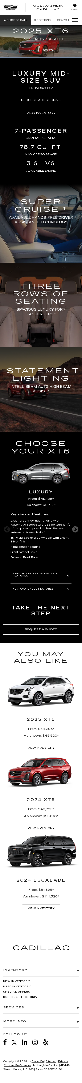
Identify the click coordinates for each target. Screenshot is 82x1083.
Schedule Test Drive (21, 997)
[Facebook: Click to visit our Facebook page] (7, 1042)
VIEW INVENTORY (41, 113)
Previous (7, 529)
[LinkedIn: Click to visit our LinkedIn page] (27, 1042)
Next (75, 529)
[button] (15, 20)
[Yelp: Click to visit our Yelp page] (48, 1042)
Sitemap (51, 1061)
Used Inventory (17, 986)
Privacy (63, 1061)
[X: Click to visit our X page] (16, 1042)
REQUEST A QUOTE (41, 629)
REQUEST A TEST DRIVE (41, 100)
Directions (42, 20)
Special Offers (16, 991)
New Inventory (16, 981)
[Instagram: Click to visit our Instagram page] (37, 1042)
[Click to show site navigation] (73, 20)
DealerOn (38, 1061)
